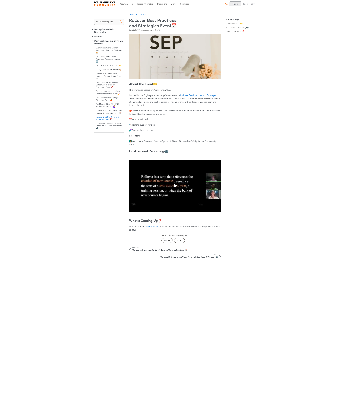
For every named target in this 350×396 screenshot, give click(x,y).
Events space (152, 226)
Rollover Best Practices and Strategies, (198, 95)
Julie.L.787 (136, 30)
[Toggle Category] (93, 29)
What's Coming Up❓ (235, 31)
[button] (226, 4)
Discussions (162, 4)
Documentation (126, 4)
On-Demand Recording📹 (237, 27)
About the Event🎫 (234, 24)
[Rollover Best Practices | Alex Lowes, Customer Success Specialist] (175, 186)
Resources (184, 4)
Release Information (145, 4)
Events (173, 4)
